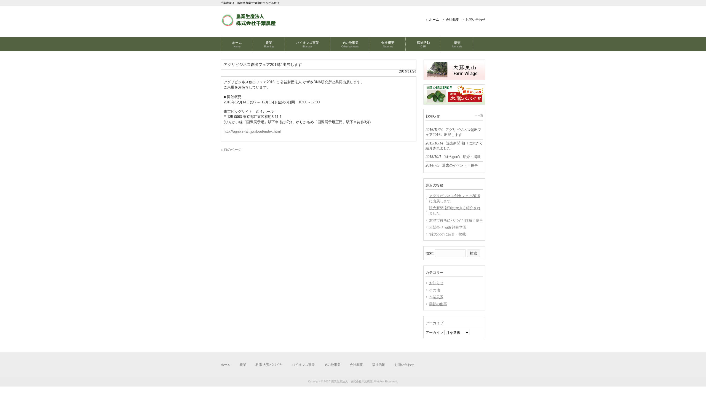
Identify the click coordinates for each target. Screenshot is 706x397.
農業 (243, 365)
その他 (434, 290)
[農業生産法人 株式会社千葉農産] (248, 24)
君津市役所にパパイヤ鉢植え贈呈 (456, 220)
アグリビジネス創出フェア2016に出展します (454, 198)
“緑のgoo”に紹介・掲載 (447, 234)
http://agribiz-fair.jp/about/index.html (252, 131)
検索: (430, 253)
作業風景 (436, 297)
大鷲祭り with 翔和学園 (447, 227)
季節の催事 (438, 304)
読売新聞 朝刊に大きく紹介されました (454, 210)
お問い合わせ (475, 19)
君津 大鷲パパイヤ (269, 365)
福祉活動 (378, 365)
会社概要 (452, 19)
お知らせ (436, 283)
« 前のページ (231, 149)
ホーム (434, 19)
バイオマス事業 (303, 365)
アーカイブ (434, 333)
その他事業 (332, 365)
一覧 (480, 115)
